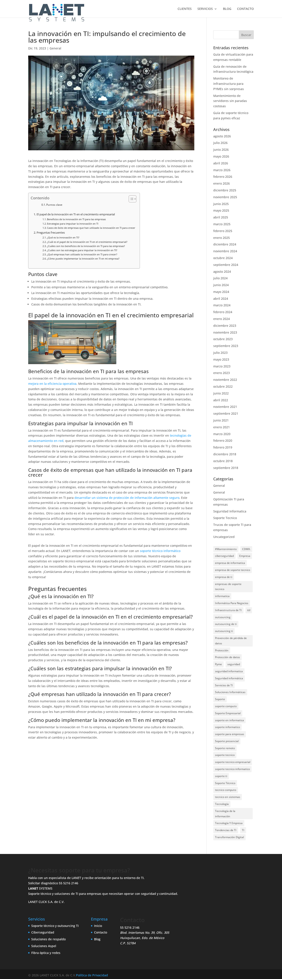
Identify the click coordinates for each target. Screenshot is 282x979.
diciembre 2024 (224, 244)
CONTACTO (245, 9)
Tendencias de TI (225, 830)
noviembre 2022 (225, 380)
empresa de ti (223, 577)
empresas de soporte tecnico (228, 586)
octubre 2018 (223, 461)
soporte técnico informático (160, 551)
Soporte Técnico (225, 783)
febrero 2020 (222, 440)
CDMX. (246, 549)
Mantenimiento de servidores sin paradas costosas (230, 101)
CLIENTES (185, 9)
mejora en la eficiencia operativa (52, 383)
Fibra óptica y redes (45, 953)
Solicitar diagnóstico (43, 883)
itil (248, 610)
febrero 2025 (222, 231)
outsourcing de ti (226, 624)
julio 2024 (220, 278)
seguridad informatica (229, 671)
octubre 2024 (223, 258)
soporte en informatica (229, 720)
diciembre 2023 (224, 325)
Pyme (218, 664)
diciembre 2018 (224, 454)
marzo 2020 (221, 434)
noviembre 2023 (225, 332)
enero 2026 (221, 183)
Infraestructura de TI (228, 610)
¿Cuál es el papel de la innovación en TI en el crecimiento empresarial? (87, 241)
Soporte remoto (225, 748)
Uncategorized (224, 537)
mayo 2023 (221, 359)
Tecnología (222, 804)
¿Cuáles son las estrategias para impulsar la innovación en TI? (82, 250)
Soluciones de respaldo (48, 939)
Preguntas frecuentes (51, 232)
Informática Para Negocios (231, 603)
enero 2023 (221, 373)
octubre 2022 (223, 386)
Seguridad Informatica (229, 511)
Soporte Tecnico (225, 518)
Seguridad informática (229, 678)
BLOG (227, 9)
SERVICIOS (205, 9)
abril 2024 (220, 298)
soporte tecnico (225, 755)
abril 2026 (220, 163)
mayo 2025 (221, 210)
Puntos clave (54, 205)
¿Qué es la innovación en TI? (63, 237)
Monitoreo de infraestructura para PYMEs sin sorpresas (228, 83)
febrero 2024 (222, 312)
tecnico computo (225, 790)
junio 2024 (221, 285)
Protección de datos (227, 657)
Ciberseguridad (42, 932)
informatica (222, 596)
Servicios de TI (224, 685)
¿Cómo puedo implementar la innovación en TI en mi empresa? (83, 258)
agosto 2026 (222, 136)
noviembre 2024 (225, 251)
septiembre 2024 (225, 265)
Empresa (244, 556)
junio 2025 (221, 204)
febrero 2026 (222, 176)
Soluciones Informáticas (230, 692)
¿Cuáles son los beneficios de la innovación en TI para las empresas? (86, 246)
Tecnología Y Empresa (229, 823)
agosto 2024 (222, 271)
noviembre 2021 (225, 407)
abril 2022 (220, 400)
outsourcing (222, 617)
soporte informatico (227, 727)
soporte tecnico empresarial (232, 762)
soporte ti (221, 776)
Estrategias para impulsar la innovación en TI (72, 223)
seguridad (233, 664)
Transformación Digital (229, 837)
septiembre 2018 (225, 468)
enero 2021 (221, 427)
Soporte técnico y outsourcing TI (55, 926)
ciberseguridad (224, 556)
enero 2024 (221, 319)
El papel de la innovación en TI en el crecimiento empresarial (76, 214)
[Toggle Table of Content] (130, 199)
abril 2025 (220, 217)
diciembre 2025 (224, 190)
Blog (97, 939)
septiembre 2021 (225, 413)
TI (243, 830)
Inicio (98, 926)
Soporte (220, 699)
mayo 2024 (221, 292)
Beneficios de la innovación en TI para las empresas (76, 219)
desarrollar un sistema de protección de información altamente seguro (126, 498)
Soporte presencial (227, 741)
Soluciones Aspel (43, 946)
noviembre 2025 (225, 197)
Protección (221, 650)
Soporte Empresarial (228, 713)
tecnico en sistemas (227, 797)
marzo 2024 (221, 305)
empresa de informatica (230, 563)
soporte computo (226, 706)
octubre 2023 (223, 339)
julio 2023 (220, 353)
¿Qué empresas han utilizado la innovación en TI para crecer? (82, 254)
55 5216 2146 (68, 883)
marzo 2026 (221, 170)
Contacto (100, 932)
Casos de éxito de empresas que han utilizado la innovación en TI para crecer (91, 227)
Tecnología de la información (225, 813)
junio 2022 (221, 393)
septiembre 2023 (225, 346)
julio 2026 (220, 143)
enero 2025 (221, 238)
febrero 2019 (222, 447)
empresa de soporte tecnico (232, 570)
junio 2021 (221, 420)
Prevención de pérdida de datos (231, 640)
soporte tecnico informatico (232, 769)
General (55, 48)
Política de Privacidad (92, 975)
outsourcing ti (224, 631)
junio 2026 (221, 149)
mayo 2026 (221, 156)
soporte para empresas (229, 734)
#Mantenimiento (226, 549)
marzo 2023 (221, 366)
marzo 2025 (221, 224)
